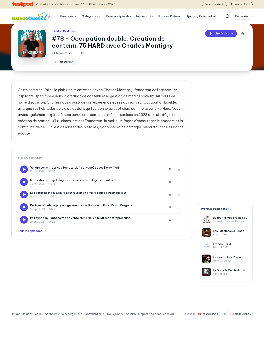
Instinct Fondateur (64, 31)
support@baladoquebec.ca (156, 314)
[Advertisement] (225, 139)
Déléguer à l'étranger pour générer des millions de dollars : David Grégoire (81, 205)
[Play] (24, 169)
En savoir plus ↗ (240, 4)
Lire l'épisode (224, 33)
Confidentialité (94, 314)
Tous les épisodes (30, 231)
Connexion (242, 16)
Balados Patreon (169, 16)
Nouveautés (144, 16)
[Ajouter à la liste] (170, 169)
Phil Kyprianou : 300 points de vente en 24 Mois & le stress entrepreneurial (80, 218)
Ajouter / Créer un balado (203, 16)
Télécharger (65, 61)
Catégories (90, 16)
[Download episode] (179, 169)
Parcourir (66, 16)
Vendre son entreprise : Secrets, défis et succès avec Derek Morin (75, 167)
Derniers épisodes (118, 16)
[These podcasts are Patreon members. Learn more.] (229, 208)
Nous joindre (115, 314)
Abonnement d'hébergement (63, 314)
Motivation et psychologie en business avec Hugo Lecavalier (71, 180)
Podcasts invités (214, 4)
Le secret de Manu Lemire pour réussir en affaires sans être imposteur (78, 193)
